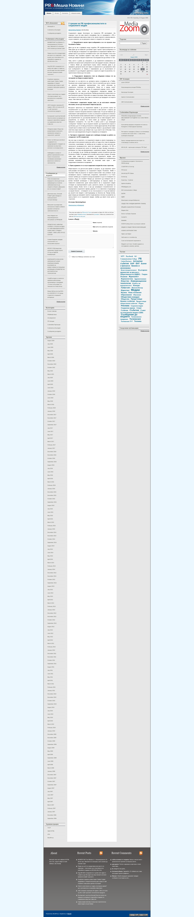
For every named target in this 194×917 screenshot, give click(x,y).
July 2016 (50, 468)
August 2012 (50, 626)
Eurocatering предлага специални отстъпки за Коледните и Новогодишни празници (134, 125)
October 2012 (51, 620)
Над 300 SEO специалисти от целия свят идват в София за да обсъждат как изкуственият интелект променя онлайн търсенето (56, 70)
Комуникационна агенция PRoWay (131, 87)
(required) (97, 222)
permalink (96, 214)
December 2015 (51, 492)
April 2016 (50, 478)
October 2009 (51, 741)
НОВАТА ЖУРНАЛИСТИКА (129, 230)
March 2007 (50, 805)
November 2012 (51, 616)
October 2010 (51, 700)
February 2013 (51, 606)
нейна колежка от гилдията (120, 859)
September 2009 (51, 744)
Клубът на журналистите (130, 284)
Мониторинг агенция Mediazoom (130, 200)
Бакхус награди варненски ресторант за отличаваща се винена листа (132, 141)
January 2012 (51, 650)
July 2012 (50, 630)
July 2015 (50, 508)
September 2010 (51, 704)
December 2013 (51, 572)
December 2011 (51, 653)
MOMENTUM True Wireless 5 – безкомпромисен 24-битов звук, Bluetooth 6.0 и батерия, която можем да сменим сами (56, 45)
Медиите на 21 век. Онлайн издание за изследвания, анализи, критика (132, 245)
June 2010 (50, 714)
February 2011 (51, 687)
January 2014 (51, 569)
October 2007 (51, 781)
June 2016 (50, 471)
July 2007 (50, 791)
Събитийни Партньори (53, 324)
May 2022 (50, 371)
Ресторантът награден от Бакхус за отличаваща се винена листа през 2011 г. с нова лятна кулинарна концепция (135, 133)
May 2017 (50, 434)
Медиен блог (124, 210)
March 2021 (50, 374)
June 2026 (50, 347)
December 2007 (51, 774)
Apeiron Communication (127, 97)
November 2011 (51, 657)
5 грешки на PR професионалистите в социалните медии (87, 24)
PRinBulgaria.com (126, 186)
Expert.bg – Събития (127, 180)
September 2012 (51, 623)
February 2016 (51, 485)
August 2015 (50, 505)
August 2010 (50, 707)
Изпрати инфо (76, 13)
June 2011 (50, 673)
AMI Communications (127, 102)
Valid (50, 831)
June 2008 (50, 761)
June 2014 (50, 552)
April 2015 (50, 519)
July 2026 (50, 344)
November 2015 (51, 495)
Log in (49, 827)
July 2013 (50, 589)
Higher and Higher (126, 234)
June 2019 (50, 387)
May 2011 (50, 677)
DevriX (69, 913)
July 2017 (50, 428)
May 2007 (50, 798)
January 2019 (51, 391)
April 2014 (50, 559)
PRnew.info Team (86, 212)
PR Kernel (124, 170)
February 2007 (51, 808)
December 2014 (51, 532)
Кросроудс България (127, 92)
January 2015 (51, 529)
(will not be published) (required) (103, 226)
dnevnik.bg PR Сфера (127, 173)
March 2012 (50, 643)
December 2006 (51, 815)
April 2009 (50, 754)
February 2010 (51, 727)
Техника (137, 321)
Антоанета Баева (117, 871)
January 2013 (51, 609)
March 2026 (50, 357)
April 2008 (50, 764)
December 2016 (51, 451)
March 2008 (50, 768)
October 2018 (51, 394)
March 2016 (50, 482)
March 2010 (50, 724)
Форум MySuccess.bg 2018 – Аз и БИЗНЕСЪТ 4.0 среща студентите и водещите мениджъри (55, 294)
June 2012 (50, 633)
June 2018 (50, 397)
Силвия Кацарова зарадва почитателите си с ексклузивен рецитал (54, 241)
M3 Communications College (129, 190)
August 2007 (50, 788)
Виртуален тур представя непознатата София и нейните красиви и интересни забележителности (56, 207)
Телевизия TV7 (127, 321)
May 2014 (50, 556)
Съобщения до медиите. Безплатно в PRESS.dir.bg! (132, 162)
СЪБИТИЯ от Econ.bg (127, 166)
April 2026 (50, 354)
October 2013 (51, 579)
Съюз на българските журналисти (131, 240)
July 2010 (50, 710)
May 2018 (50, 401)
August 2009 (50, 747)
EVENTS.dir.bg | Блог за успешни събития (133, 223)
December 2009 (51, 734)
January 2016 (51, 488)
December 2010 (51, 694)
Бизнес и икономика (130, 266)
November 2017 (51, 418)
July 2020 (50, 377)
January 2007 (51, 811)
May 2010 (50, 717)
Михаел (114, 876)
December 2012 (51, 613)
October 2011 (51, 660)
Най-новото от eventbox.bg (129, 237)
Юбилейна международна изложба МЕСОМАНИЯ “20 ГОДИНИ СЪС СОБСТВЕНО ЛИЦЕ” (134, 117)
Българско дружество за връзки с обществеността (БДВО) (133, 272)
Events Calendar (52, 311)
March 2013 (50, 603)
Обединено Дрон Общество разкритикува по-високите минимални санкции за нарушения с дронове (55, 132)
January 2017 (51, 448)
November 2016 (51, 455)
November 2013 (51, 576)
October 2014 (51, 539)
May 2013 (50, 596)
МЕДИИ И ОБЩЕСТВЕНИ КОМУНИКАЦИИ (133, 227)
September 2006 (51, 818)
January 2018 (51, 411)
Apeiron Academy (126, 183)
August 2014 (50, 545)
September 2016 (51, 461)
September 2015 (51, 502)
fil (112, 868)
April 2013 (50, 599)
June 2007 (50, 795)
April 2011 (50, 680)
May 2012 (50, 636)
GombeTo (124, 217)
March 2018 (50, 404)
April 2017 (50, 438)
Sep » (146, 55)
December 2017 (51, 414)
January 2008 (51, 771)
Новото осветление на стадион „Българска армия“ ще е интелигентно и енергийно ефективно (56, 97)
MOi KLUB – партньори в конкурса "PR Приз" (134, 147)
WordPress (50, 837)
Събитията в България (53, 30)
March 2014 (50, 562)
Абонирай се (51, 26)
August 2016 (50, 465)
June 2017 (50, 431)
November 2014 (51, 535)
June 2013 (50, 593)
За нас (57, 13)
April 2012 (50, 640)
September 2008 (51, 758)
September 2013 (51, 583)
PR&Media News (52, 314)
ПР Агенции (50, 321)
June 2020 (50, 381)
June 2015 (50, 512)
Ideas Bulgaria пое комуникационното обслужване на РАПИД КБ (54, 217)
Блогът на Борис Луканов (128, 213)
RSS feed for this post (79, 216)
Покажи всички (61, 167)
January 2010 (51, 731)
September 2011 (51, 663)
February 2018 (51, 408)
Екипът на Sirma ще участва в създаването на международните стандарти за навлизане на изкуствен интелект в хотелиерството (56, 144)
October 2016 (51, 458)
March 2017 (50, 441)
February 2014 (51, 566)
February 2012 (51, 646)
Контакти (65, 13)
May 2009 (50, 751)
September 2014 (51, 542)
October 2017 (51, 421)
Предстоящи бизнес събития (131, 300)
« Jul (121, 55)
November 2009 (51, 737)
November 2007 (51, 778)
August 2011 (50, 667)
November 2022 (51, 364)
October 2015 (51, 498)
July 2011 (50, 670)
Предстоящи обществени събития (133, 302)
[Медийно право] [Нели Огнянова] (131, 207)
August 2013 (50, 586)
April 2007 (50, 801)
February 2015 (51, 525)
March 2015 (50, 522)
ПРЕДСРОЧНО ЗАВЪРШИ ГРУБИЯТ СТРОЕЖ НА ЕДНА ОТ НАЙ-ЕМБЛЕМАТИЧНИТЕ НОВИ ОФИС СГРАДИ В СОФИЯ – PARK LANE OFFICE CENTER (56, 229)
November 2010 (51, 697)
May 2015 (50, 515)
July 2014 (50, 549)
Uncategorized (51, 318)
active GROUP (125, 82)
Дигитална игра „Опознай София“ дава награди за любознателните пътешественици (54, 196)
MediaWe (123, 220)
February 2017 (51, 445)
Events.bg (124, 176)
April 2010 (50, 720)
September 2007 (51, 784)
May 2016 (50, 475)
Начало (49, 13)
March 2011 (50, 683)
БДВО (123, 197)
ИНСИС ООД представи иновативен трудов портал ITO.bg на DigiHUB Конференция (55, 251)
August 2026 (50, 340)
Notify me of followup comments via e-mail (83, 256)
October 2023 (51, 360)
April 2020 (50, 384)
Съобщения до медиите (54, 33)
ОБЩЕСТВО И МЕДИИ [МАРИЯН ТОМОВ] (133, 203)
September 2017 (51, 424)
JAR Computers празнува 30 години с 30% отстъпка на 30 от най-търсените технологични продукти (55, 108)
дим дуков (115, 864)
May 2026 (50, 350)
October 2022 (51, 367)
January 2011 (51, 690)
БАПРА (123, 193)
